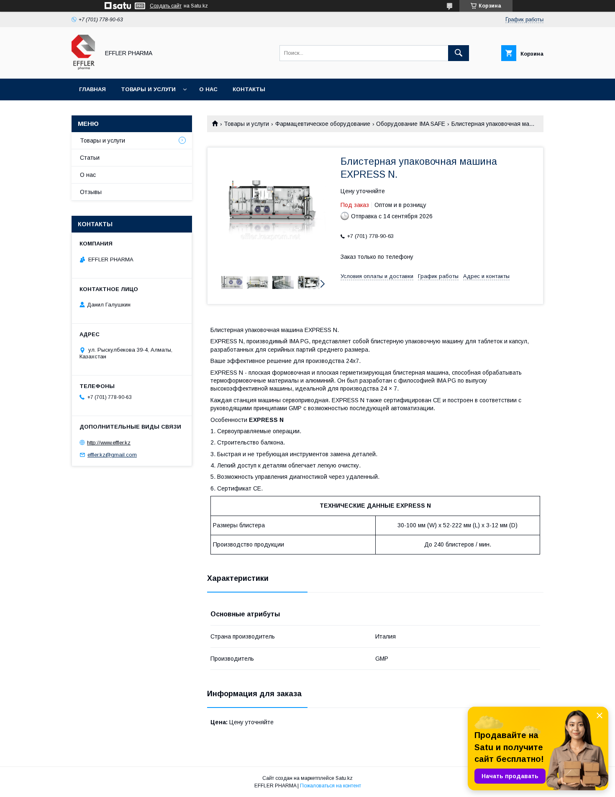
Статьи (90, 157)
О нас (208, 89)
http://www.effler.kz (109, 442)
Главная (92, 89)
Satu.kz (344, 778)
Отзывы (91, 192)
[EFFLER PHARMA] (83, 67)
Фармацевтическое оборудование (322, 123)
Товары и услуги (148, 89)
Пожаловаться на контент (330, 786)
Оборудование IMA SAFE (410, 123)
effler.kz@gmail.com (112, 455)
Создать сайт (166, 6)
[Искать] (458, 53)
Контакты (249, 89)
